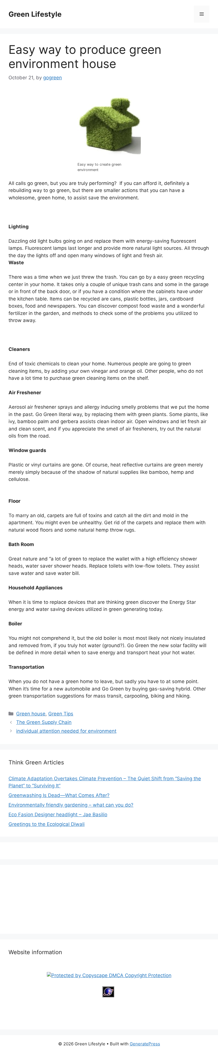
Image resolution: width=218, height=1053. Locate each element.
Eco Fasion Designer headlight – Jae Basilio (58, 814)
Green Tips (60, 714)
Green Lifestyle (35, 14)
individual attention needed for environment (66, 731)
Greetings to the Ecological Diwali (47, 824)
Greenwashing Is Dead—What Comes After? (59, 795)
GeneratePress (145, 1043)
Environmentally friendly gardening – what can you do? (71, 805)
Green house (30, 714)
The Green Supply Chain (44, 722)
